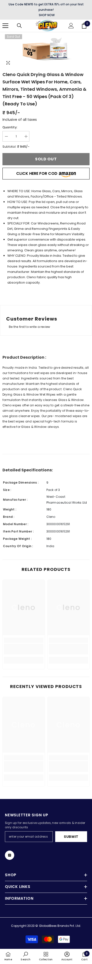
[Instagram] (9, 855)
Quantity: (9, 127)
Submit (71, 836)
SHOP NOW (47, 15)
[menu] (5, 26)
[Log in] (71, 25)
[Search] (19, 26)
